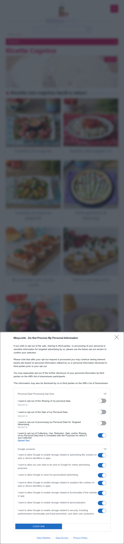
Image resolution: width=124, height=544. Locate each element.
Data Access (62, 538)
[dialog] (62, 438)
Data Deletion (44, 538)
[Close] (118, 338)
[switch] (102, 401)
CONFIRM (39, 526)
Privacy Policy (80, 538)
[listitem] (62, 393)
